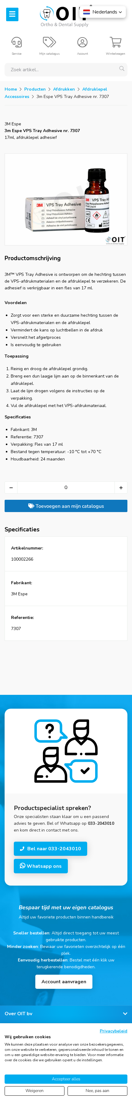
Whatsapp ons (43, 866)
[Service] (16, 44)
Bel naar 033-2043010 (54, 848)
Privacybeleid (113, 1031)
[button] (102, 12)
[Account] (82, 44)
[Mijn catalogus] (49, 44)
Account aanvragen (63, 981)
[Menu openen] (12, 14)
